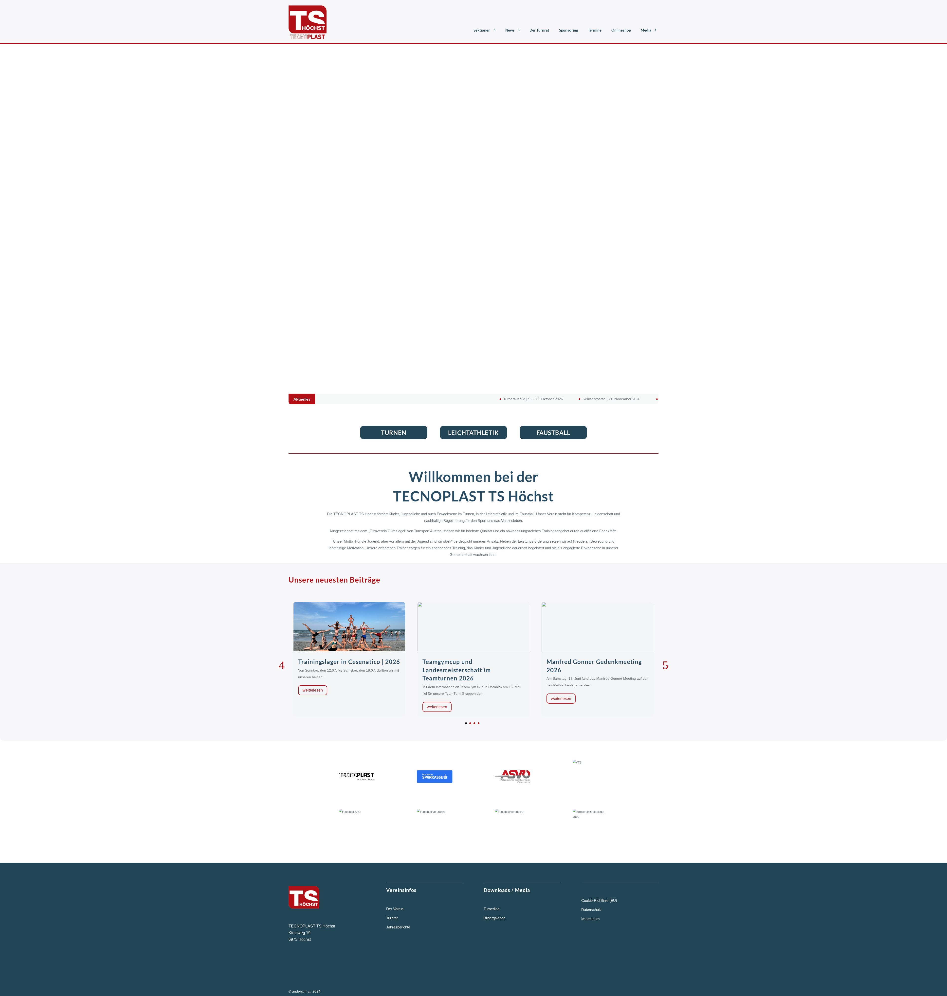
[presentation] (282, 665)
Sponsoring (568, 30)
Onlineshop (621, 30)
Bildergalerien (494, 918)
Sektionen (482, 30)
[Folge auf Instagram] (305, 960)
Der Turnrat (539, 30)
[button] (466, 723)
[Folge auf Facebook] (291, 960)
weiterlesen (313, 707)
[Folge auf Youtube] (320, 960)
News (510, 30)
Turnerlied (491, 909)
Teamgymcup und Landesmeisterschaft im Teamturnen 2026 (332, 670)
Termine (594, 30)
